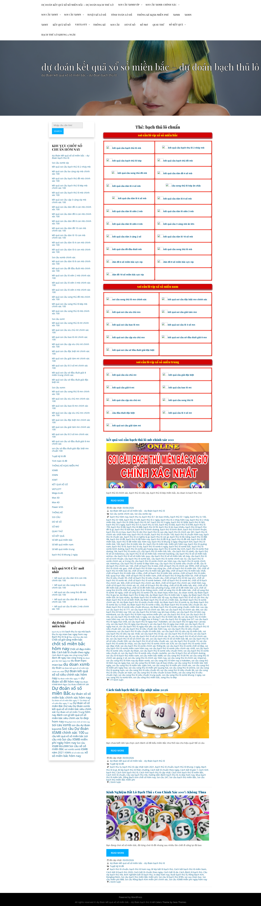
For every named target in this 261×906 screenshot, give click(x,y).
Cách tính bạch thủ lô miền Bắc (187, 772)
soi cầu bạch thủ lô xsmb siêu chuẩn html (161, 650)
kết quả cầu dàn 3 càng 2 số (126, 236)
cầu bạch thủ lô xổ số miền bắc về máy (170, 556)
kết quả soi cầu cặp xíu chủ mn (128, 337)
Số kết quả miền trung (63, 549)
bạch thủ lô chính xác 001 (182, 532)
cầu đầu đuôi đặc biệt (123, 412)
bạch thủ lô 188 (132, 519)
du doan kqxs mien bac (166, 592)
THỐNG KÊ (99, 24)
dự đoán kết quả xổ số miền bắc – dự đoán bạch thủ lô (77, 4)
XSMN (188, 14)
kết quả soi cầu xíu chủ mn (126, 312)
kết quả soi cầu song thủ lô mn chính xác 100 (70, 392)
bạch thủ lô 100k (114, 519)
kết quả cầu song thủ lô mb (177, 249)
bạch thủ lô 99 (150, 527)
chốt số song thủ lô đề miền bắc (175, 590)
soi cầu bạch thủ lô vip (152, 633)
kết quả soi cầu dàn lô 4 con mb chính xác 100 (71, 243)
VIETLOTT (81, 24)
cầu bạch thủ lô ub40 (183, 551)
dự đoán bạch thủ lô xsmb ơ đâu (143, 604)
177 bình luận (116, 679)
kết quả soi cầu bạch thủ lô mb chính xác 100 (140, 439)
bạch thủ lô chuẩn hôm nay (189, 534)
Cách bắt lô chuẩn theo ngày (164, 769)
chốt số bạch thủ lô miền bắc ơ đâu (124, 573)
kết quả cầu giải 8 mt (123, 387)
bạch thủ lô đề (117, 539)
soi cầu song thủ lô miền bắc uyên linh (131, 665)
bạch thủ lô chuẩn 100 (162, 534)
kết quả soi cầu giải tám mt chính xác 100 (71, 359)
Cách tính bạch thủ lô (127, 772)
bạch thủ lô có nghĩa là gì (137, 536)
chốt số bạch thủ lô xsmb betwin (144, 580)
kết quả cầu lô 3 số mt (180, 412)
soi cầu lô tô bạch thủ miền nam (122, 655)
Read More (117, 500)
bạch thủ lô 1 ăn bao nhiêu (155, 516)
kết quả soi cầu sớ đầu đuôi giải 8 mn (187, 337)
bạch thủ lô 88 (118, 527)
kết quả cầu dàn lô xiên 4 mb (127, 224)
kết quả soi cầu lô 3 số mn (181, 324)
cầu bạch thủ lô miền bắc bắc (156, 551)
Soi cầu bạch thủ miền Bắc (182, 777)
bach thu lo (135, 516)
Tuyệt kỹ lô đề (96, 14)
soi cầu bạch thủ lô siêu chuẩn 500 (171, 626)
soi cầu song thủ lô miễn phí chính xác (171, 665)
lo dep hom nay (187, 774)
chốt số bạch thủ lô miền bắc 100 (184, 568)
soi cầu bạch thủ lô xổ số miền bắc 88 (169, 638)
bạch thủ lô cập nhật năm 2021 (138, 766)
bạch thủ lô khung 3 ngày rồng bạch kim (172, 541)
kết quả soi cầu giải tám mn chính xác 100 (71, 428)
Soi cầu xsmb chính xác (161, 4)
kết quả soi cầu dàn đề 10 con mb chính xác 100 (69, 229)
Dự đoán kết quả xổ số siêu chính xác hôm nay (70, 674)
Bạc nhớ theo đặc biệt (78, 637)
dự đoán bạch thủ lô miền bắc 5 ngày (168, 595)
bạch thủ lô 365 (197, 522)
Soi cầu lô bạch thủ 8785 (171, 877)
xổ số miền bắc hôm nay (70, 754)
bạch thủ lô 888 (134, 527)
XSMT (44, 24)
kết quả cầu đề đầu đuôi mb (127, 249)
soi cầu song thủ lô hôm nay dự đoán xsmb (128, 660)
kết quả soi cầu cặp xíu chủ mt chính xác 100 (70, 345)
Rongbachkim (113, 877)
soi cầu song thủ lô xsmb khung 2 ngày (181, 675)
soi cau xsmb (61, 725)
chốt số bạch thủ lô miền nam (141, 575)
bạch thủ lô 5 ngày (115, 524)
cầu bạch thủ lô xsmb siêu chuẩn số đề (179, 563)
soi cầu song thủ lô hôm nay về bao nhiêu (152, 662)
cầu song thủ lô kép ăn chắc (186, 185)
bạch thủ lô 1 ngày (179, 516)
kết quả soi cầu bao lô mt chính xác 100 (70, 338)
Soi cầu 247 (162, 777)
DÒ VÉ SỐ (129, 24)
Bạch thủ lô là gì (60, 636)
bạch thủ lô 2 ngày (150, 519)
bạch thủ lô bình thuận (195, 529)
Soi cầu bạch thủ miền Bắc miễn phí (139, 877)
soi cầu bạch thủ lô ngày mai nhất (167, 624)
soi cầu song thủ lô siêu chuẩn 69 (142, 670)
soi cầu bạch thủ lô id (174, 614)
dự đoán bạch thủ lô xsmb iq (174, 602)
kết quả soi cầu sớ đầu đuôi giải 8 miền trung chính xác (69, 373)
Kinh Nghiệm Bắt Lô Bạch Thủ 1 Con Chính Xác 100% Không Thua (156, 792)
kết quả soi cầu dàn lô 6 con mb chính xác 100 (71, 250)
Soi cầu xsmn (72, 14)
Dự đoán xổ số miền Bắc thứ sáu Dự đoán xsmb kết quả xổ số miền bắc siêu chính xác (71, 707)
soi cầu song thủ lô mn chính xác (129, 299)
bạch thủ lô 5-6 (133, 524)
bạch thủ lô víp (134, 546)
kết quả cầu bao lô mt (180, 387)
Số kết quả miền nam (62, 544)
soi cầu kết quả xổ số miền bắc (70, 734)
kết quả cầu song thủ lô (181, 400)
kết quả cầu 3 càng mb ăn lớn (178, 224)
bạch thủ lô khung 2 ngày (58, 34)
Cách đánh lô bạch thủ (190, 872)
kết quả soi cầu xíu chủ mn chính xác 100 (70, 400)
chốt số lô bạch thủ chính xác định (142, 583)
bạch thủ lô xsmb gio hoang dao (141, 548)
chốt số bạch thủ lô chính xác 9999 (176, 565)
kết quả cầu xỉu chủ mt (124, 374)
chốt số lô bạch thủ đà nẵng (154, 585)
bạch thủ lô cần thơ (137, 532)
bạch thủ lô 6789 (184, 524)
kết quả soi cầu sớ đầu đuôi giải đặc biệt (133, 350)
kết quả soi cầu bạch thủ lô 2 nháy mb (71, 166)
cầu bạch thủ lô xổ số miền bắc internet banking (150, 553)
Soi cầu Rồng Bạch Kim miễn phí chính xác (146, 879)
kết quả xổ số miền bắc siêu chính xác (69, 716)
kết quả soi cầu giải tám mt (126, 425)
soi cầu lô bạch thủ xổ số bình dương (186, 653)
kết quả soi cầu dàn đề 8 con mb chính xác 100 (71, 222)
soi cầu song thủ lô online (182, 667)
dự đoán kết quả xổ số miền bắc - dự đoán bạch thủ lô (137, 510)
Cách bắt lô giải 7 (189, 769)
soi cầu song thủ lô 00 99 (176, 655)
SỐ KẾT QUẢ (176, 24)
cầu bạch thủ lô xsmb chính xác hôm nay (155, 561)
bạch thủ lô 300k (179, 522)
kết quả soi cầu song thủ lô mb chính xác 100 (70, 312)
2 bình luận (115, 782)
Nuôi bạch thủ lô (179, 874)
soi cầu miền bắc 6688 (151, 655)
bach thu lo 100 (198, 516)
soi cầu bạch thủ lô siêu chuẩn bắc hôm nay (144, 628)
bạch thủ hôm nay (119, 516)
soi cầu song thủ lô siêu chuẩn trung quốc (139, 675)
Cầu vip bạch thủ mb (137, 774)
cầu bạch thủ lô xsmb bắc (137, 558)
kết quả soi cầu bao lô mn (125, 324)
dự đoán (57, 667)
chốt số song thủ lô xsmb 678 (138, 592)
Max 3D (56, 497)
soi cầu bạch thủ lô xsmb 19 (184, 641)
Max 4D (56, 502)
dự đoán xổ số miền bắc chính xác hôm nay (71, 695)
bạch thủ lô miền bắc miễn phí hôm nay (167, 544)
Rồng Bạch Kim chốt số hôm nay (139, 777)
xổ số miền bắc (77, 752)
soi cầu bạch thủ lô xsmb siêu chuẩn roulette (144, 653)
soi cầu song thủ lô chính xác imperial (187, 658)
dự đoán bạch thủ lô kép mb (134, 595)
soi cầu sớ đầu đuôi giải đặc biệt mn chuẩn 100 (70, 449)
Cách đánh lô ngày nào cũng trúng (67, 655)
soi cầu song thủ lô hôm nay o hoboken (170, 660)
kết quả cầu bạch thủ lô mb (126, 148)
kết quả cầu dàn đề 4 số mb (177, 173)
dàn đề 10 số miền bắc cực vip (128, 274)
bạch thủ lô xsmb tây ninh (172, 548)
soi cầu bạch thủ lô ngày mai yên (135, 626)
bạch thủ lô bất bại (124, 529)
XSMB (176, 14)
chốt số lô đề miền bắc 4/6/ (183, 585)
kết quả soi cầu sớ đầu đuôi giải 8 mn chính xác (71, 442)
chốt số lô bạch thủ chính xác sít (122, 585)
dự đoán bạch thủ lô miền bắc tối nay (150, 597)
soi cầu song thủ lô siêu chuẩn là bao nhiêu (155, 672)
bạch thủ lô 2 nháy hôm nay (175, 519)
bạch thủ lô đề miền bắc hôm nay (134, 541)
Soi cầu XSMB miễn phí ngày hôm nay (188, 879)
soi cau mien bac (193, 877)
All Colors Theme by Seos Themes (169, 902)
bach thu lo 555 (150, 524)
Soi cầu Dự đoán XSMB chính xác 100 (70, 730)
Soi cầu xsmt (49, 14)
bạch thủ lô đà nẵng (180, 536)
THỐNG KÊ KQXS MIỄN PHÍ (152, 14)
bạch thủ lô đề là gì (161, 539)
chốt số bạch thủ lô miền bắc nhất (188, 570)
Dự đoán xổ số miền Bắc (67, 690)
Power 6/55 (57, 507)
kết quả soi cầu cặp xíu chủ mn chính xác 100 (71, 414)
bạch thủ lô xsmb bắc (180, 546)
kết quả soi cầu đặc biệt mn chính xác (187, 299)
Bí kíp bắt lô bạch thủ (162, 869)
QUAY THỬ (158, 24)
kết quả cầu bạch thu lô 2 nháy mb (186, 147)
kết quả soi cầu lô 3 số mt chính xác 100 (70, 366)
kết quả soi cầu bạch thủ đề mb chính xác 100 (71, 179)
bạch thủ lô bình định (171, 529)
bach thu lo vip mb (75, 631)
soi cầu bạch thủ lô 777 (118, 609)
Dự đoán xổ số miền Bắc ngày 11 (65, 700)
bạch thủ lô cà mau (116, 532)
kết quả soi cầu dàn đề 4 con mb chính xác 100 (71, 208)
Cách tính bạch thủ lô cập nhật (155, 772)
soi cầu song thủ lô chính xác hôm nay (147, 658)
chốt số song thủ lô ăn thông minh (140, 590)
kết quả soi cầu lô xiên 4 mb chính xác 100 (71, 291)
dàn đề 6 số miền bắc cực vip (127, 261)
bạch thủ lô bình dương (147, 529)
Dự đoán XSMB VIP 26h (78, 684)
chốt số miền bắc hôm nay (68, 646)
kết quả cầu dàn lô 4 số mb (126, 186)
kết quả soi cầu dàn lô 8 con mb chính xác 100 (71, 262)
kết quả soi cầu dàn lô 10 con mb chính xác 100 (68, 236)
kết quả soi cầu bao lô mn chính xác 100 (70, 407)
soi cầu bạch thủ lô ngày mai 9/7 (177, 619)
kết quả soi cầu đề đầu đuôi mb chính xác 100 (71, 269)
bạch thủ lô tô (119, 546)
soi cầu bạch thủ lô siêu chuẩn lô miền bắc (139, 631)
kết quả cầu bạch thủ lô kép (127, 160)
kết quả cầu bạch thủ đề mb (178, 160)
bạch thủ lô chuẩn (141, 534)
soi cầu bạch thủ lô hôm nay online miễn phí (139, 614)
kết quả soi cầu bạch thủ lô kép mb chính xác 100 (69, 186)
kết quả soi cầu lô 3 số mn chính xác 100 (70, 435)
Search (58, 131)
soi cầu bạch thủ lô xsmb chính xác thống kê (143, 645)
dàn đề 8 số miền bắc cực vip (178, 261)
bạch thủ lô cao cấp (158, 532)
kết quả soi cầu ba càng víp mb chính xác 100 (71, 172)
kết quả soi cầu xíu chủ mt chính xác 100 (70, 331)
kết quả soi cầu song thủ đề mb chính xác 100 (71, 298)
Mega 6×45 (57, 493)
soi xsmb (69, 749)
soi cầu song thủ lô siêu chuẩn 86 (177, 670)
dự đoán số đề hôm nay (68, 679)
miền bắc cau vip (199, 607)
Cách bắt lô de (171, 872)
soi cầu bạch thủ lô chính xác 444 (182, 609)
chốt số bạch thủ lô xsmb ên (176, 580)
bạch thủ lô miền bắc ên (133, 544)
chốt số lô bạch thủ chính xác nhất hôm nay (183, 583)
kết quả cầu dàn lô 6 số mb (132, 198)
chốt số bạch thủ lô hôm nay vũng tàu (147, 568)
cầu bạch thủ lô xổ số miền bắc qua (132, 556)
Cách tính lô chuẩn (115, 774)
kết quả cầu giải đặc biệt (181, 374)
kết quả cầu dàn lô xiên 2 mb (127, 211)
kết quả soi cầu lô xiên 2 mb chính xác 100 (71, 276)
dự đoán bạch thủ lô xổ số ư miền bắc (159, 599)
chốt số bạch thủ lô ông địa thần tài (175, 575)
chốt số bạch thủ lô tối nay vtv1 (180, 578)
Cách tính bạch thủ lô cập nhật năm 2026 (137, 690)
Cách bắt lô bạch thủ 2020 (119, 872)
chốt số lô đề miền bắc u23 (184, 587)
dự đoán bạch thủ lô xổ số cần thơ (187, 597)
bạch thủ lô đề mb (181, 539)
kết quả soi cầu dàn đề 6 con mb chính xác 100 (71, 215)
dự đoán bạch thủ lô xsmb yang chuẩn (169, 607)
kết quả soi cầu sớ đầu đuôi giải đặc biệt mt (70, 381)
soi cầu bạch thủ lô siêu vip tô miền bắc (182, 631)
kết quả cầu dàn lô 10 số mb (178, 236)
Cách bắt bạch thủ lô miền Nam (190, 869)
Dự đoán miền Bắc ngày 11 (69, 678)
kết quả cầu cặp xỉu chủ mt (126, 400)
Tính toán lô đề (121, 14)
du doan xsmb (186, 592)
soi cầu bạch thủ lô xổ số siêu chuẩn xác (149, 641)
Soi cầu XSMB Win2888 (68, 744)
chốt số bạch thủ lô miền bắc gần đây (151, 570)
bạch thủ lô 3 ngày (160, 522)
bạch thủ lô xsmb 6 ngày (155, 546)
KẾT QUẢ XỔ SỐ (62, 24)
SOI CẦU (115, 24)
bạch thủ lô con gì (160, 536)
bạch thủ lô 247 (142, 522)
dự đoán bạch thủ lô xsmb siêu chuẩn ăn (182, 604)
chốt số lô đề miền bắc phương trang (151, 587)
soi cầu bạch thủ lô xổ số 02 (179, 633)
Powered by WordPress (130, 897)
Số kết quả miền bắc (62, 539)
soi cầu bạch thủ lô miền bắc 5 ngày (129, 616)
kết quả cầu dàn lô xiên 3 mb (178, 211)
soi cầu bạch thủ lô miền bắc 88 (164, 616)
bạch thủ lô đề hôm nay (138, 539)
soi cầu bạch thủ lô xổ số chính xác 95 (151, 636)
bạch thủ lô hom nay (139, 869)
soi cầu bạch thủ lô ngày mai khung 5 (130, 624)
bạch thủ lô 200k (125, 522)
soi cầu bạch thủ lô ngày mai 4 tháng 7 (140, 619)
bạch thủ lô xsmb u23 (129, 551)
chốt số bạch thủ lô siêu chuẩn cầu (145, 578)
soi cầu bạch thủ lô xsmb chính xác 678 (154, 643)
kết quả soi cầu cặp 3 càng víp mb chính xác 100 (69, 201)
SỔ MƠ (144, 24)
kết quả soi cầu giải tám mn (182, 312)
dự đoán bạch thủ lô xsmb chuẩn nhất (139, 602)
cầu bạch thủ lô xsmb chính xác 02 (169, 558)
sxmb (77, 749)
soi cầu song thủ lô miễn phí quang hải (148, 667)
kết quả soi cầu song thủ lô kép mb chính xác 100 (69, 305)
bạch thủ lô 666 (167, 524)
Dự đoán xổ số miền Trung (70, 711)
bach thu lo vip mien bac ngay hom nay (71, 633)
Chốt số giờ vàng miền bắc (67, 639)
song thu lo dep (169, 677)
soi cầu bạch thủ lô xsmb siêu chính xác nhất (172, 648)
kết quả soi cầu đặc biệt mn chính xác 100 (71, 421)
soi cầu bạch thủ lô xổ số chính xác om (129, 638)
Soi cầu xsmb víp (128, 4)
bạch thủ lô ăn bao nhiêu (171, 527)
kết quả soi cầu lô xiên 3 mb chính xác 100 (71, 284)
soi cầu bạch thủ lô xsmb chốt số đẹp (185, 645)
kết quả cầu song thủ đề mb (132, 173)
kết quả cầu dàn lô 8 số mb (177, 198)
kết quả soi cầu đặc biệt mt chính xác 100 (71, 352)
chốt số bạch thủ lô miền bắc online (161, 573)
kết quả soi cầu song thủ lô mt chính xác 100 (70, 324)
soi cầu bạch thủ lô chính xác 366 (147, 609)
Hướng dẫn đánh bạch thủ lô (163, 774)
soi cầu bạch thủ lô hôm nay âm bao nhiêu (154, 612)
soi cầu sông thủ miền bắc (146, 677)
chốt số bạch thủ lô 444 (146, 565)
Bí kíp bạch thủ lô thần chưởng (133, 769)
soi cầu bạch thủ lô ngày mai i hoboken (148, 621)
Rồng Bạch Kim (196, 874)
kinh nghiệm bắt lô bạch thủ (138, 874)
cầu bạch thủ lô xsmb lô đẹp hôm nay (139, 563)
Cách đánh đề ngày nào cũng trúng (70, 656)
